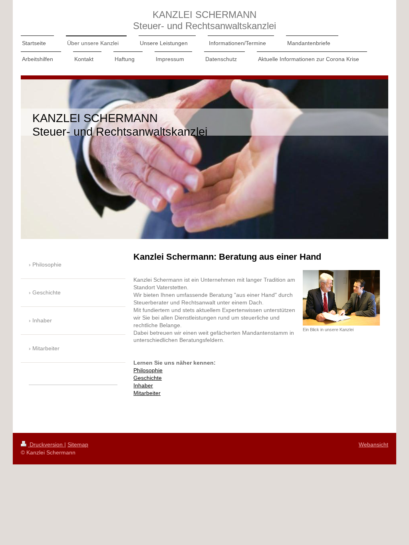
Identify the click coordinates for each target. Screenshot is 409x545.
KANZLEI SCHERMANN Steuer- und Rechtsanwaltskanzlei (204, 20)
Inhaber (143, 385)
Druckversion (46, 444)
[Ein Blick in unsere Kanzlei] (341, 298)
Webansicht (373, 444)
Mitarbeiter (147, 393)
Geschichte (147, 378)
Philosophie (148, 370)
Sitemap (78, 444)
